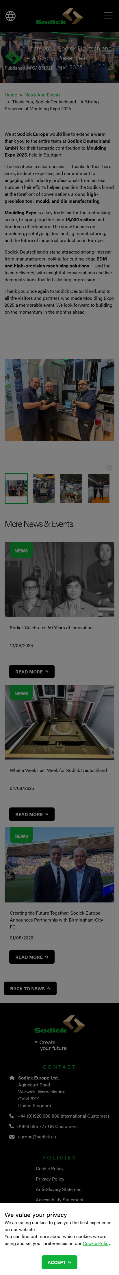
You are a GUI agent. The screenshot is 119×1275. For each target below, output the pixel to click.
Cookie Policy (96, 1243)
